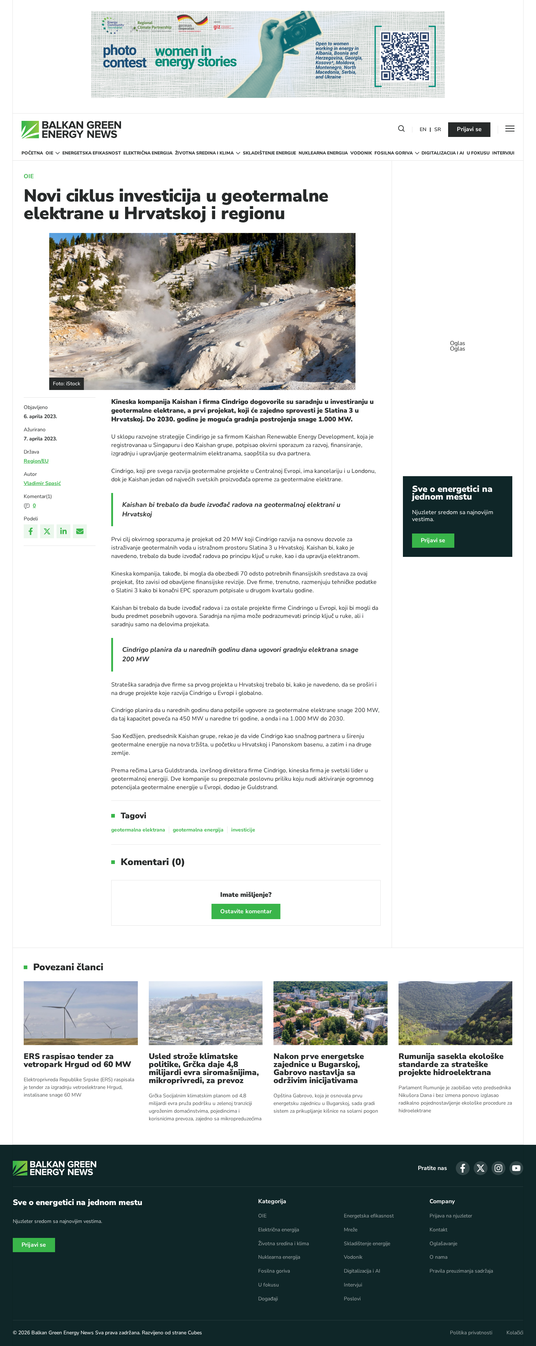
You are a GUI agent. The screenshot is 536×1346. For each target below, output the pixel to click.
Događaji (268, 1299)
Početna (32, 153)
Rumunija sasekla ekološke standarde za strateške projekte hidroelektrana (451, 1064)
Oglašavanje (443, 1244)
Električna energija (147, 153)
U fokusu (478, 153)
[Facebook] (31, 531)
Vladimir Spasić (42, 483)
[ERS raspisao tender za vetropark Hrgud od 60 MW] (81, 1013)
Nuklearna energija (323, 153)
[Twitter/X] (47, 531)
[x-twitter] (481, 1168)
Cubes (195, 1332)
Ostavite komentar (246, 911)
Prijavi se (469, 129)
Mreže (350, 1230)
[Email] (80, 531)
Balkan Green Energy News (62, 1332)
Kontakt (438, 1230)
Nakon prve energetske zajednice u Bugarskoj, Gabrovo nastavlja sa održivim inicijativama (318, 1068)
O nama (438, 1257)
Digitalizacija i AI (443, 153)
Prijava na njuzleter (451, 1216)
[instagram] (498, 1168)
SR (437, 130)
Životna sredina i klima (204, 153)
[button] (401, 130)
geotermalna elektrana (138, 829)
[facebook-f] (463, 1168)
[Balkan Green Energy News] (71, 129)
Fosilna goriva (393, 153)
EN (423, 130)
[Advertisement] (457, 342)
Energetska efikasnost (91, 153)
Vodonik (361, 153)
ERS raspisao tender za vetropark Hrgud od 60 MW (77, 1060)
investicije (243, 829)
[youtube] (516, 1168)
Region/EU (36, 461)
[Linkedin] (63, 531)
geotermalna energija (198, 829)
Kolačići (514, 1333)
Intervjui (503, 153)
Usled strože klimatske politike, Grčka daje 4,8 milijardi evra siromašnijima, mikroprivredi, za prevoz (204, 1068)
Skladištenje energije (269, 153)
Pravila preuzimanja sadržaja (461, 1271)
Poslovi (352, 1299)
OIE (49, 153)
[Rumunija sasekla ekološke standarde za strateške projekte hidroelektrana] (456, 1013)
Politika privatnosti (471, 1333)
